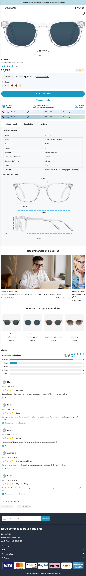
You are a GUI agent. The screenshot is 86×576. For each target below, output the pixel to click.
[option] (11, 329)
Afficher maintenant (62, 298)
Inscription (45, 519)
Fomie (32, 334)
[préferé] (78, 8)
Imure (53, 334)
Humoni (74, 334)
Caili (12, 334)
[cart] (82, 8)
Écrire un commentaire (11, 501)
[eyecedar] (13, 8)
